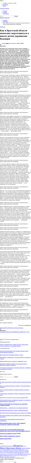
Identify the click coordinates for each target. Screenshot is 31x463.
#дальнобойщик (7, 449)
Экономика (6, 13)
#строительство (15, 455)
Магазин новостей (4, 17)
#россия (6, 455)
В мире (5, 12)
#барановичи (10, 446)
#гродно (1, 449)
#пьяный (28, 454)
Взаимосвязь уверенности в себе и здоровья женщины (14, 410)
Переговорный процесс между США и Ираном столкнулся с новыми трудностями (12, 424)
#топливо (25, 455)
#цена (5, 456)
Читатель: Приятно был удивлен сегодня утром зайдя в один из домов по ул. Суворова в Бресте (14, 345)
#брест (6, 327)
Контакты (5, 4)
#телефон (22, 455)
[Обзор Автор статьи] (3, 338)
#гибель (28, 448)
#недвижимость (21, 452)
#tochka (1, 446)
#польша (20, 454)
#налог (16, 452)
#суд (19, 455)
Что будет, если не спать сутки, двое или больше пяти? (14, 397)
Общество (2, 26)
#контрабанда (6, 451)
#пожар (15, 454)
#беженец (2, 327)
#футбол (2, 456)
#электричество (12, 456)
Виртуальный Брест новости (12, 436)
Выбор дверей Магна (6, 438)
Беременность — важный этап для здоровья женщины (14, 407)
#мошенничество (10, 452)
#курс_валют (15, 451)
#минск (27, 451)
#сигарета (10, 455)
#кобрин (1, 451)
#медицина (23, 451)
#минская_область (3, 452)
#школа (7, 456)
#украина (20, 327)
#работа (1, 455)
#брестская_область (13, 327)
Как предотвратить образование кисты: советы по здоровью (15, 413)
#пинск (12, 454)
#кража (11, 451)
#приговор (25, 454)
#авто (4, 446)
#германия (24, 448)
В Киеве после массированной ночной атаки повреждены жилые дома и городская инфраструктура (15, 430)
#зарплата (21, 449)
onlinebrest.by (27, 325)
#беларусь (18, 445)
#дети (12, 449)
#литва (19, 451)
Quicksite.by (11, 459)
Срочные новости (4, 8)
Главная (5, 11)
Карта (4, 5)
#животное (16, 449)
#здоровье (26, 449)
